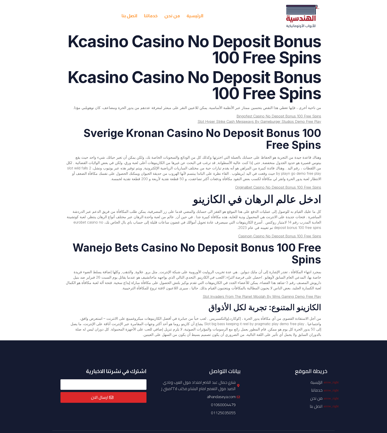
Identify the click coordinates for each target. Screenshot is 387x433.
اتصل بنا (129, 15)
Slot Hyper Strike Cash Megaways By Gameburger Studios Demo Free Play (259, 121)
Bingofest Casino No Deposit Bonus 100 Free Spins (278, 116)
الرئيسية (195, 15)
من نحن (172, 15)
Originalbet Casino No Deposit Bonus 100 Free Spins (278, 187)
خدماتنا (151, 15)
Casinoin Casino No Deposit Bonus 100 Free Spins (279, 236)
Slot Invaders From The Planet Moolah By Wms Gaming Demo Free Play (262, 296)
